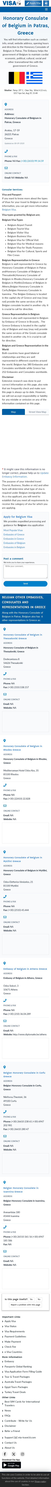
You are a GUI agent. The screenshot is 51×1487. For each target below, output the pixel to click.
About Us (10, 1448)
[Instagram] (22, 1454)
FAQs (7, 1416)
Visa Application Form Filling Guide (23, 1372)
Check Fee (10, 1347)
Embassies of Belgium (14, 543)
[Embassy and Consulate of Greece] (34, 78)
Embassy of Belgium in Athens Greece (25, 969)
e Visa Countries (13, 1352)
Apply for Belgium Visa (18, 517)
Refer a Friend (12, 1431)
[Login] (46, 3)
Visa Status (10, 1326)
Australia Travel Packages (18, 1382)
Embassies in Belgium (14, 547)
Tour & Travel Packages (17, 1377)
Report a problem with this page (25, 1305)
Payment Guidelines (15, 1336)
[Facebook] (4, 1454)
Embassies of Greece (14, 534)
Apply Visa (10, 1321)
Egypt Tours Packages (16, 1387)
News (8, 1411)
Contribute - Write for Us (18, 1421)
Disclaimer (10, 1426)
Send (25, 584)
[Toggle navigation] (46, 9)
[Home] (12, 3)
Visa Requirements (15, 1331)
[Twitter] (13, 1454)
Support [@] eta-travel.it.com (20, 1437)
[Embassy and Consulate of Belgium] (17, 78)
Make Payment (13, 1342)
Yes (31, 1299)
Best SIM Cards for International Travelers (22, 1404)
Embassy (9, 1361)
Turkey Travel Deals (15, 1392)
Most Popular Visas (13, 530)
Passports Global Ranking (18, 1366)
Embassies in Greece (14, 539)
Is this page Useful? (16, 1299)
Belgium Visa (9, 210)
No (39, 1299)
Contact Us (11, 1443)
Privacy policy (40, 1481)
